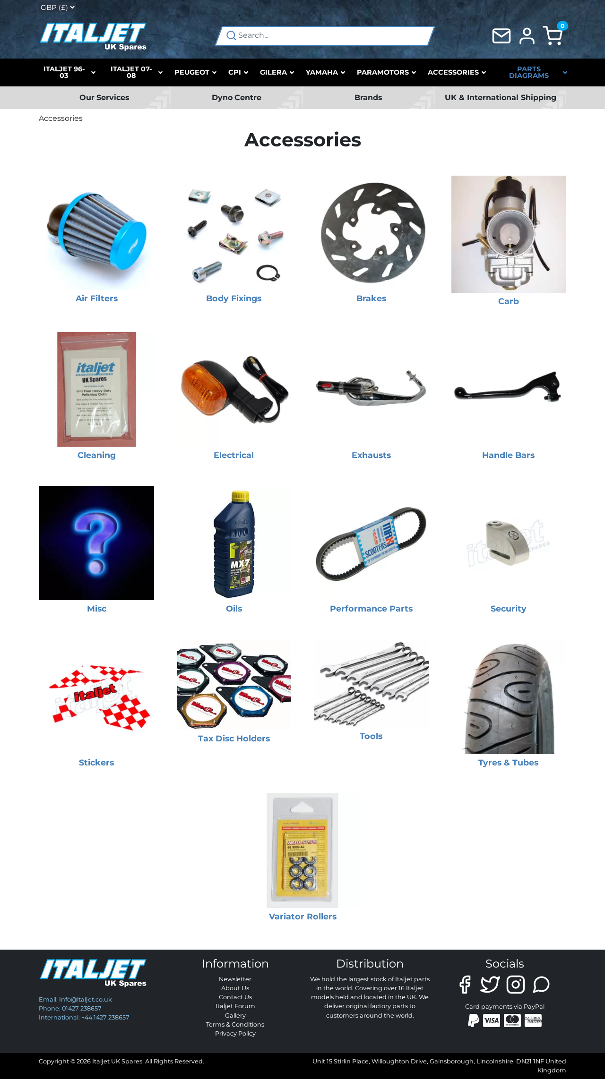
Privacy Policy (235, 1033)
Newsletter (235, 979)
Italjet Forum (235, 1006)
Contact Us (235, 997)
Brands (368, 97)
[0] (552, 35)
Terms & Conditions (235, 1024)
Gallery (235, 1015)
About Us (235, 988)
